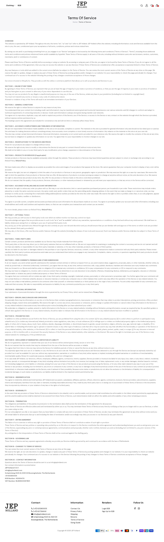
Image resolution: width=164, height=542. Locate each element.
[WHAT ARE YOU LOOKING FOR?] (142, 5)
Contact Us (75, 508)
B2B (19, 5)
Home (75, 22)
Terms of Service (77, 520)
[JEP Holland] (82, 5)
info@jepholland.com (41, 514)
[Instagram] (138, 508)
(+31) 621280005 (40, 508)
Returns (74, 517)
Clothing (10, 5)
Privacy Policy (98, 292)
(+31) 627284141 (39, 511)
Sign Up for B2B (108, 511)
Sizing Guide (75, 522)
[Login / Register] (147, 5)
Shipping (74, 514)
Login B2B (106, 508)
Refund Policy (21, 161)
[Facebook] (135, 508)
